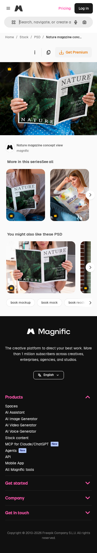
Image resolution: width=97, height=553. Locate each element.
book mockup (21, 303)
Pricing (64, 8)
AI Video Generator (20, 425)
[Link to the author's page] (9, 148)
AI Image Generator (21, 419)
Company (14, 497)
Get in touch (17, 512)
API (8, 456)
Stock (24, 37)
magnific (23, 151)
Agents (15, 450)
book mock (49, 303)
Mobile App (14, 463)
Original (33, 69)
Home (9, 37)
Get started (16, 483)
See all (47, 161)
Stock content (16, 437)
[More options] (34, 52)
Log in (84, 8)
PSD (37, 37)
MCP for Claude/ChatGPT (31, 444)
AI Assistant (15, 412)
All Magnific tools (19, 469)
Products (14, 397)
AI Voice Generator (20, 431)
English (48, 375)
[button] (48, 375)
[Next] (90, 195)
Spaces (11, 406)
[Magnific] (48, 333)
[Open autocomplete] (11, 22)
